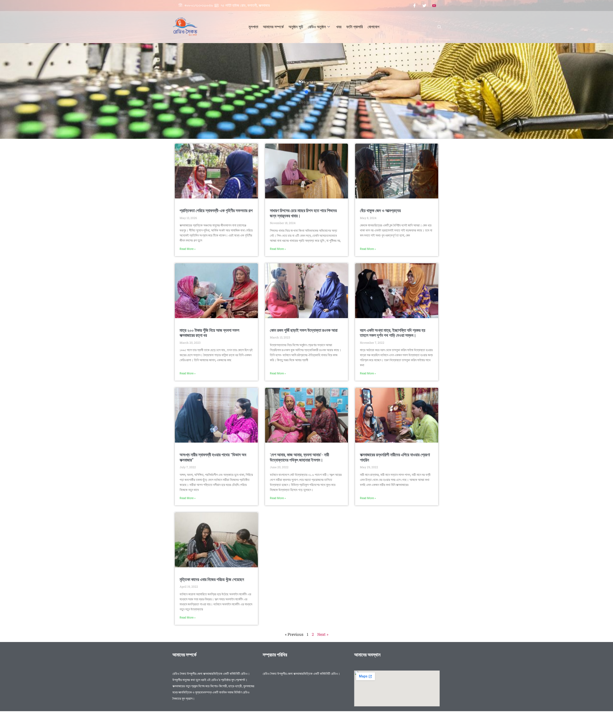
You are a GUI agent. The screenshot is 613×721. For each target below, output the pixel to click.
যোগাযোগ (373, 26)
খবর (338, 26)
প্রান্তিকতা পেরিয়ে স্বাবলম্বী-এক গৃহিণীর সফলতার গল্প (216, 210)
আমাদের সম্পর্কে (273, 26)
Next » (322, 634)
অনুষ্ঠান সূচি (296, 26)
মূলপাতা (253, 26)
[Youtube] (434, 5)
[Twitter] (424, 5)
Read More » (188, 249)
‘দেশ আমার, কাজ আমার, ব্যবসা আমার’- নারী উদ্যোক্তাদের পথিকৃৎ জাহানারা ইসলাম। (299, 457)
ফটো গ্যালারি (354, 26)
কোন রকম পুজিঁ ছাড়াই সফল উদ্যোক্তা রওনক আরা (303, 330)
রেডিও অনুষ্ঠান (317, 26)
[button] (439, 27)
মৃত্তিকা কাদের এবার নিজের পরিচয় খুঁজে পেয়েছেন (212, 579)
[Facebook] (414, 5)
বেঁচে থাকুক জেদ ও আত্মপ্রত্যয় (380, 210)
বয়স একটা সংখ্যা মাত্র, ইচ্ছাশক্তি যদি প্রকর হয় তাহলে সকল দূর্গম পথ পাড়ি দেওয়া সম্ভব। (392, 333)
